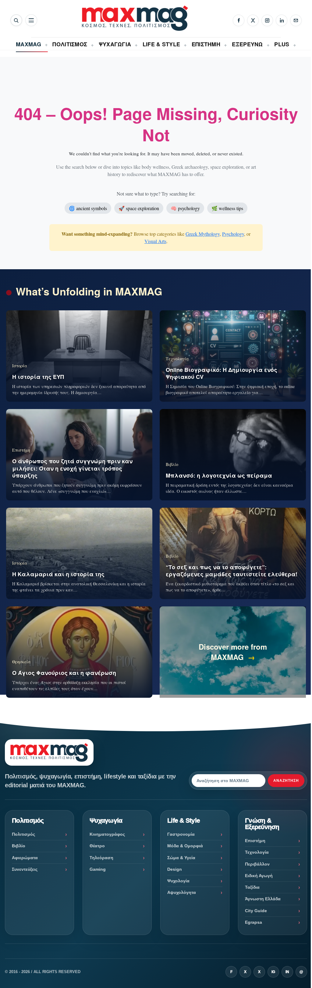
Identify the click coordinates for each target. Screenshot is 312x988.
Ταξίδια (252, 887)
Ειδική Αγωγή (259, 875)
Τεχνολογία (257, 852)
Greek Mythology (203, 234)
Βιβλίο (18, 845)
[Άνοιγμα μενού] (31, 20)
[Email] (296, 20)
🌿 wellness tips (227, 208)
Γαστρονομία (181, 834)
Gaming (98, 869)
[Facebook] (238, 20)
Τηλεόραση (101, 857)
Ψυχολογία (178, 880)
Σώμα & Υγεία (181, 857)
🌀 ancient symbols (88, 208)
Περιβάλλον (257, 864)
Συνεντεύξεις (24, 869)
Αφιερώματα (25, 857)
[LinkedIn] (281, 20)
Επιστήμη (255, 840)
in (287, 972)
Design (174, 869)
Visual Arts (155, 241)
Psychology (233, 234)
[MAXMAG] (135, 18)
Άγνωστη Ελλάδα (263, 898)
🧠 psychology (185, 208)
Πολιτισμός (23, 834)
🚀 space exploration (139, 208)
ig (273, 972)
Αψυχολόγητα (181, 892)
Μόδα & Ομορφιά (185, 845)
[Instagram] (267, 20)
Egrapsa (253, 922)
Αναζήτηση (286, 780)
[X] (253, 20)
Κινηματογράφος (107, 834)
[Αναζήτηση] (16, 20)
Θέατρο (97, 845)
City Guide (256, 910)
